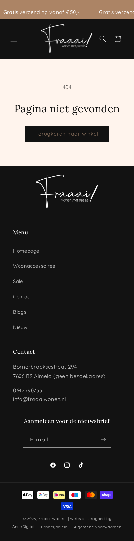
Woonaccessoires (34, 266)
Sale (18, 281)
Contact (22, 296)
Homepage (26, 251)
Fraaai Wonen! (52, 518)
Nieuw (20, 327)
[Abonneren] (103, 440)
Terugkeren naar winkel (67, 134)
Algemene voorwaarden (98, 526)
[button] (13, 38)
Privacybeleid (54, 526)
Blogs (19, 312)
